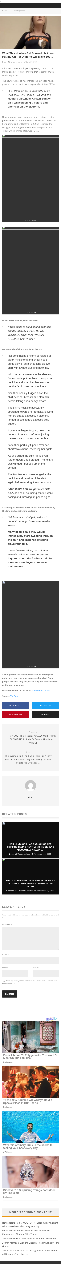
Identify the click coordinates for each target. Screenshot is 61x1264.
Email (5, 967)
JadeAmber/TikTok (41, 690)
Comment (7, 924)
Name (5, 954)
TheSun (14, 696)
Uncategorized (16, 62)
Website (36, 967)
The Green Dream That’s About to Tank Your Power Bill (29, 1238)
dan (5, 62)
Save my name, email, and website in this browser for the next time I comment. (29, 982)
